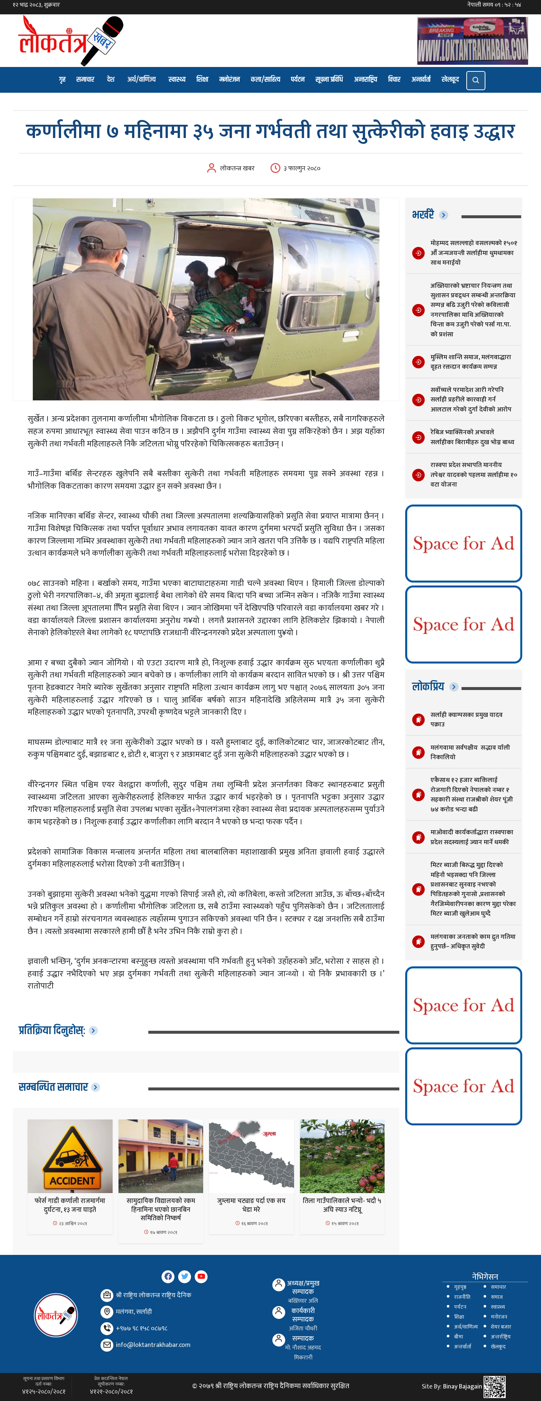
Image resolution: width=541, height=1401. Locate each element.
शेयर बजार (501, 1327)
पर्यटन (298, 79)
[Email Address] (106, 1345)
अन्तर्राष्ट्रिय (501, 1337)
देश (110, 79)
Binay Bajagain (462, 1386)
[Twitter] (184, 1276)
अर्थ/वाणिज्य (141, 79)
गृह (62, 79)
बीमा (458, 1337)
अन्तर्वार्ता (421, 79)
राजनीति (462, 1297)
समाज (497, 1297)
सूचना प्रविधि (329, 79)
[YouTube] (201, 1276)
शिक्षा (202, 79)
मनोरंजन (229, 79)
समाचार (85, 79)
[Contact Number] (106, 1328)
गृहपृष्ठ (460, 1287)
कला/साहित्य (265, 79)
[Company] (106, 1295)
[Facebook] (168, 1276)
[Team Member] (278, 1284)
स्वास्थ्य (177, 79)
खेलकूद (450, 79)
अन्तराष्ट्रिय (365, 79)
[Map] (106, 1312)
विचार (394, 79)
